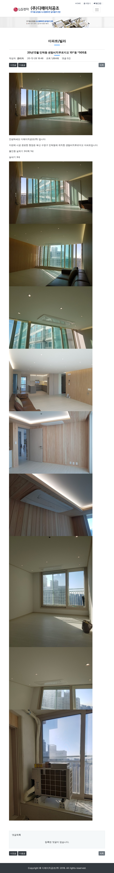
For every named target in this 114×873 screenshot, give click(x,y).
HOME (78, 3)
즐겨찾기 (87, 3)
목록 (102, 65)
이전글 (13, 65)
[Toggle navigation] (97, 9)
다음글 (22, 65)
